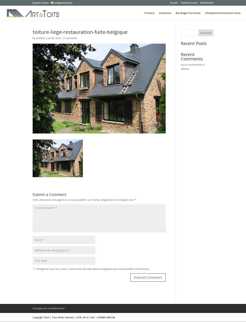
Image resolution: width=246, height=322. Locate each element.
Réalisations (206, 3)
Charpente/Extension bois (223, 13)
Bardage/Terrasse (188, 13)
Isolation (165, 13)
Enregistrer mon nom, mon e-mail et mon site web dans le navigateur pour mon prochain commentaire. (93, 268)
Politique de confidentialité (48, 308)
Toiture (149, 13)
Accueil (174, 3)
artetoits (40, 38)
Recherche (206, 32)
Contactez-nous (189, 3)
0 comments (70, 38)
